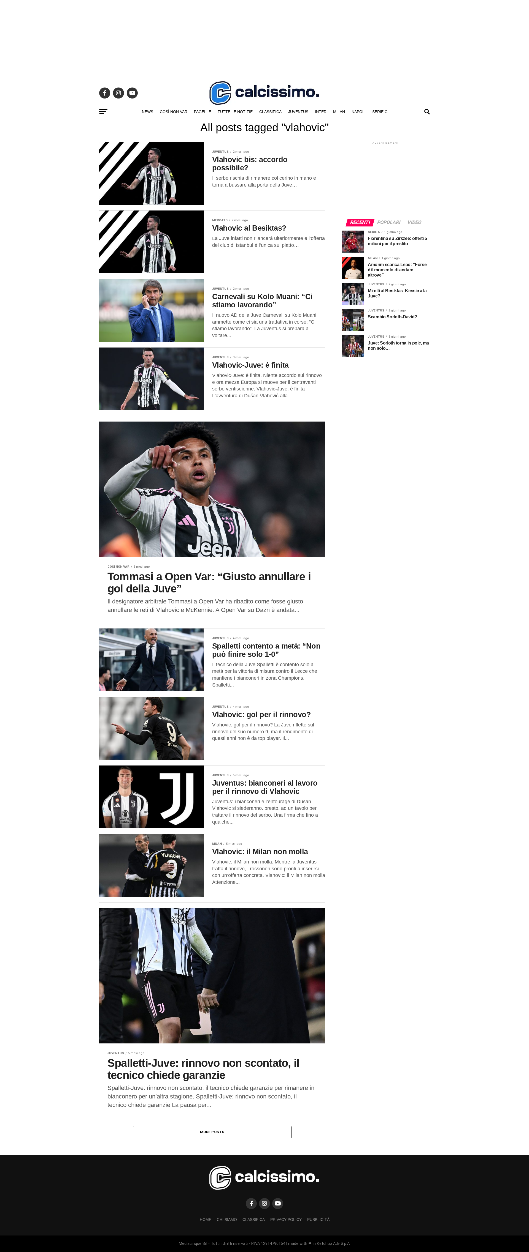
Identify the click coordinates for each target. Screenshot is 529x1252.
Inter (320, 112)
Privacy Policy (286, 1219)
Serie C (379, 112)
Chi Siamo (227, 1219)
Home (205, 1219)
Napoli (359, 112)
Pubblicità (318, 1219)
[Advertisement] (264, 38)
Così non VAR (173, 112)
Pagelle (202, 112)
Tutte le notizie (235, 112)
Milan (339, 112)
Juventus (298, 112)
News (147, 112)
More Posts (212, 1132)
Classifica (270, 112)
